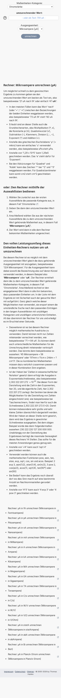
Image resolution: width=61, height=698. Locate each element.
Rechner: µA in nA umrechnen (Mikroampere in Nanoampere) (32, 530)
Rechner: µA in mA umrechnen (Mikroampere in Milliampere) (31, 539)
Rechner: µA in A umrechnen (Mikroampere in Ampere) (31, 549)
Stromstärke (28, 204)
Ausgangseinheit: (29, 25)
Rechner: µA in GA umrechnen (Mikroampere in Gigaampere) (31, 578)
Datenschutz (20, 672)
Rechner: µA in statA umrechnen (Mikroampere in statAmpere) (24, 627)
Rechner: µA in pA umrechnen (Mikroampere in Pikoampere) (32, 520)
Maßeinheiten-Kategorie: (29, 3)
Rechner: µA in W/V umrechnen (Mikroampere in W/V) (32, 608)
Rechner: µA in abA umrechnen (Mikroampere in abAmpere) (31, 637)
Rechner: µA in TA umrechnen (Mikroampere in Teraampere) (32, 588)
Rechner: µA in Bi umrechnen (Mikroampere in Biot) (31, 646)
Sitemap (30, 672)
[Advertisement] (30, 61)
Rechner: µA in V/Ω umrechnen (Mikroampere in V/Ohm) (31, 617)
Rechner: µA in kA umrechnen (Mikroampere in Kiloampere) (32, 559)
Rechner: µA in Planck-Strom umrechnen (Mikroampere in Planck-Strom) (29, 656)
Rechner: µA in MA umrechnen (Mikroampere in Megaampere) (31, 569)
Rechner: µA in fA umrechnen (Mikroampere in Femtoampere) (32, 510)
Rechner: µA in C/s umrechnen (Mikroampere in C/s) (31, 598)
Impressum (8, 672)
